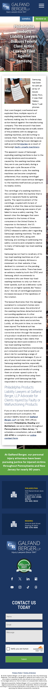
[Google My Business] (36, 579)
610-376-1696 (31, 527)
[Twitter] (20, 579)
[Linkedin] (28, 579)
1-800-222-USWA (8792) (33, 498)
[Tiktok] (28, 588)
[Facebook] (12, 579)
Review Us (41, 19)
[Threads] (36, 588)
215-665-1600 (31, 501)
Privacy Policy (17, 673)
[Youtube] (12, 588)
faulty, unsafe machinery (27, 147)
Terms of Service (30, 673)
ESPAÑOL (26, 19)
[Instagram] (20, 588)
